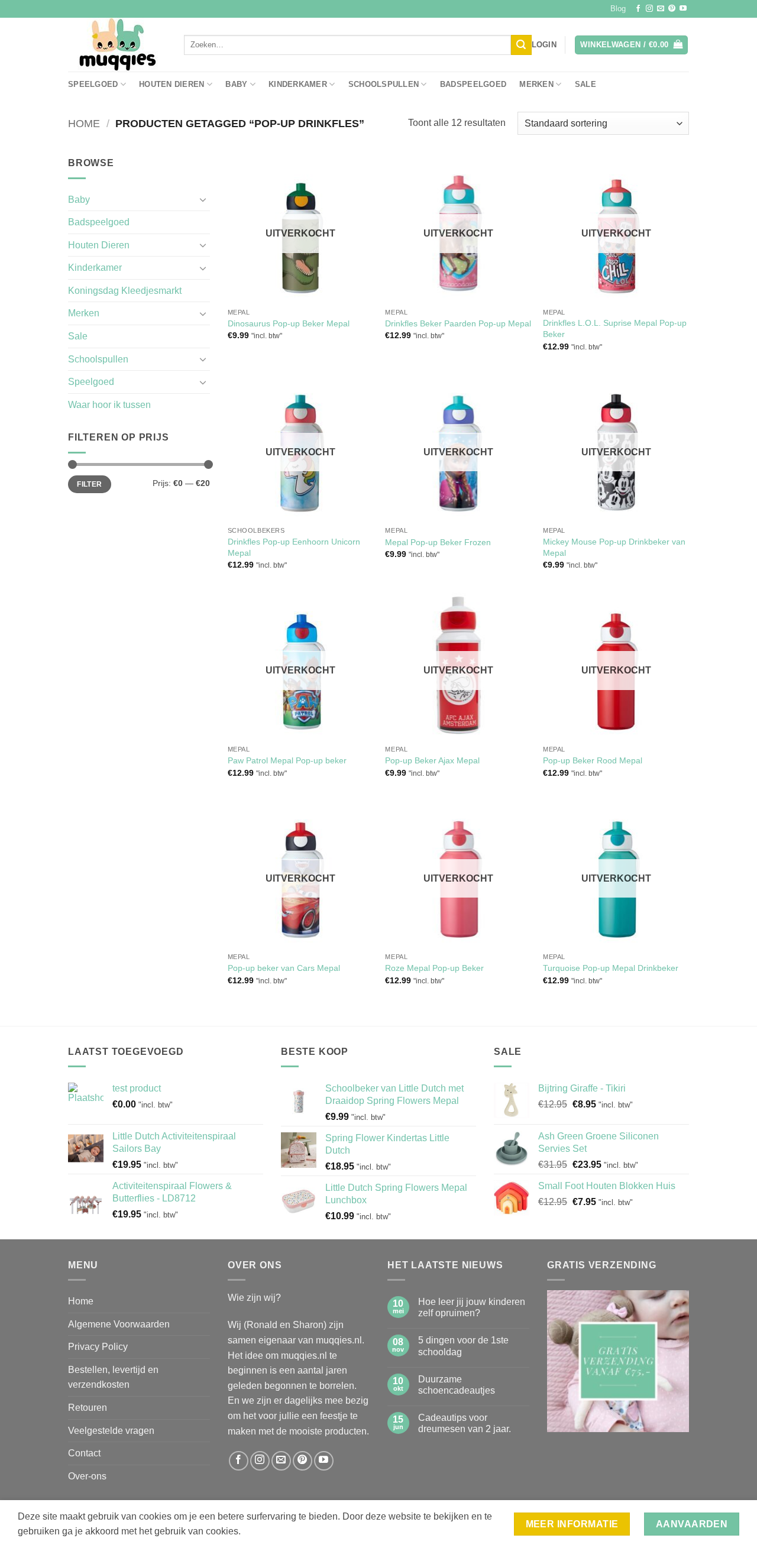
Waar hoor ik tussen (109, 405)
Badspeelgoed (473, 84)
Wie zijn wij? (254, 1298)
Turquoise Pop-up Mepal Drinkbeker (610, 968)
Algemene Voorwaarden (119, 1324)
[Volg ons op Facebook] (638, 9)
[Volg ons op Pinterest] (671, 9)
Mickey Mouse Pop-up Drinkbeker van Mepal (614, 547)
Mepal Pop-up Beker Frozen (438, 542)
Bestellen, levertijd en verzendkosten (113, 1377)
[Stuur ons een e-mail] (660, 9)
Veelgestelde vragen (111, 1431)
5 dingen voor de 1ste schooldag (463, 1345)
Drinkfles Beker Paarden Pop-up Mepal (458, 323)
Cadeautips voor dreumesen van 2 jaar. (464, 1423)
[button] (544, 45)
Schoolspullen (383, 84)
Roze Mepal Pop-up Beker (434, 968)
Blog (618, 8)
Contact (84, 1453)
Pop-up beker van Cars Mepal (284, 968)
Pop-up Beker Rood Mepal (592, 760)
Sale (585, 84)
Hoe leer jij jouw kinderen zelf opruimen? (471, 1307)
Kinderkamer (297, 84)
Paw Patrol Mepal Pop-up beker (287, 760)
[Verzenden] (521, 45)
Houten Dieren (171, 84)
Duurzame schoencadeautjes (456, 1384)
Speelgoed (93, 84)
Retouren (87, 1408)
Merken (536, 84)
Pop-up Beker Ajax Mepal (432, 760)
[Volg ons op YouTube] (683, 9)
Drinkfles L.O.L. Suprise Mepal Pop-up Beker (615, 328)
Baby (236, 84)
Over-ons (87, 1476)
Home (84, 123)
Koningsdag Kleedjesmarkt (125, 291)
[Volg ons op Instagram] (649, 9)
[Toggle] (203, 199)
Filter (89, 484)
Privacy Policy (98, 1347)
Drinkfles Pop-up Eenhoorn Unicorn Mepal (294, 547)
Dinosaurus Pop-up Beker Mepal (289, 323)
